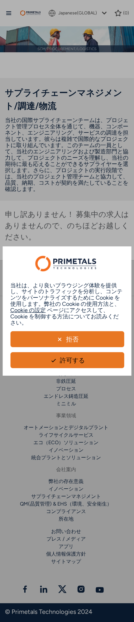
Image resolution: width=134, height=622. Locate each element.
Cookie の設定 (28, 310)
